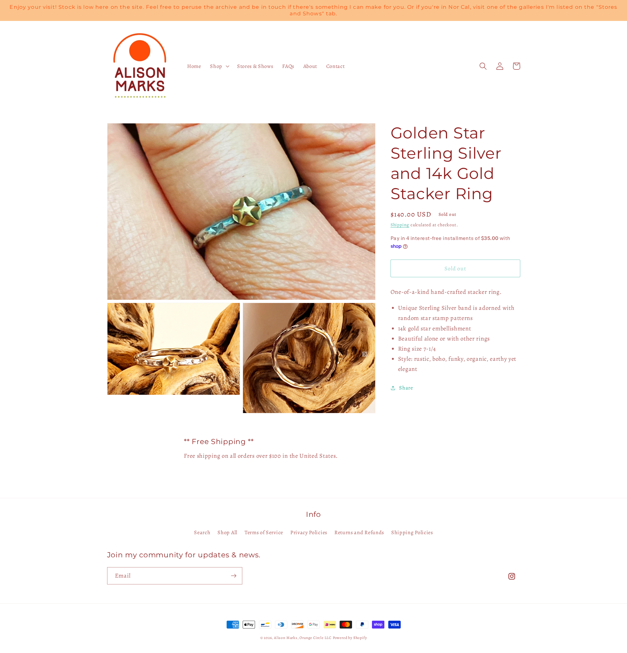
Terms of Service (264, 532)
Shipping (400, 225)
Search (202, 532)
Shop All (227, 532)
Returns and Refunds (359, 532)
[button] (219, 66)
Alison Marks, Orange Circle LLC (302, 637)
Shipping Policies (412, 532)
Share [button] (406, 387)
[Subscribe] (233, 576)
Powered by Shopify (350, 637)
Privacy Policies (308, 532)
